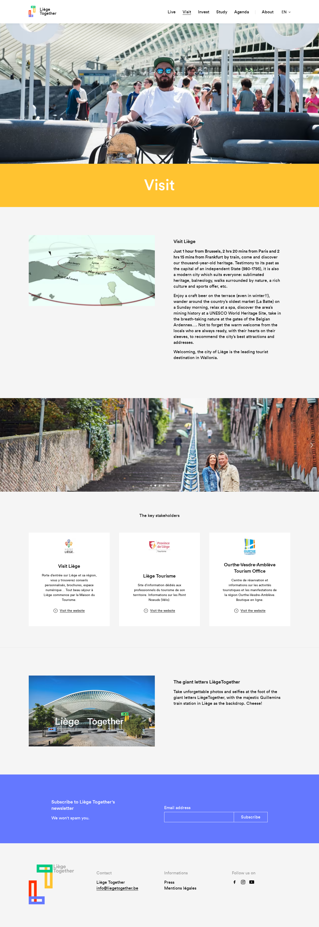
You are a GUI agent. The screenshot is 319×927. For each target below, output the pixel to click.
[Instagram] (243, 881)
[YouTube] (251, 881)
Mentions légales (180, 888)
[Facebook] (234, 881)
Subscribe (250, 817)
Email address (177, 808)
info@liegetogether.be (117, 888)
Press (169, 882)
